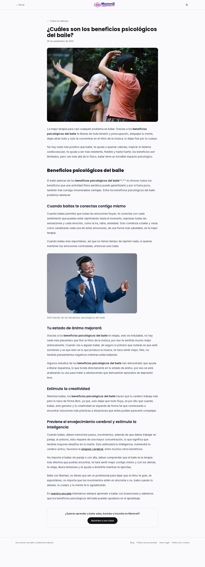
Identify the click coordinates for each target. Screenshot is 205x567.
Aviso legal (164, 542)
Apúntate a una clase (102, 520)
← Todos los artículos (57, 21)
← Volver (20, 4)
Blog (132, 542)
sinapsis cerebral (92, 449)
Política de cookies (181, 542)
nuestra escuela (61, 493)
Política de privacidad (147, 542)
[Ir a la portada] (104, 4)
